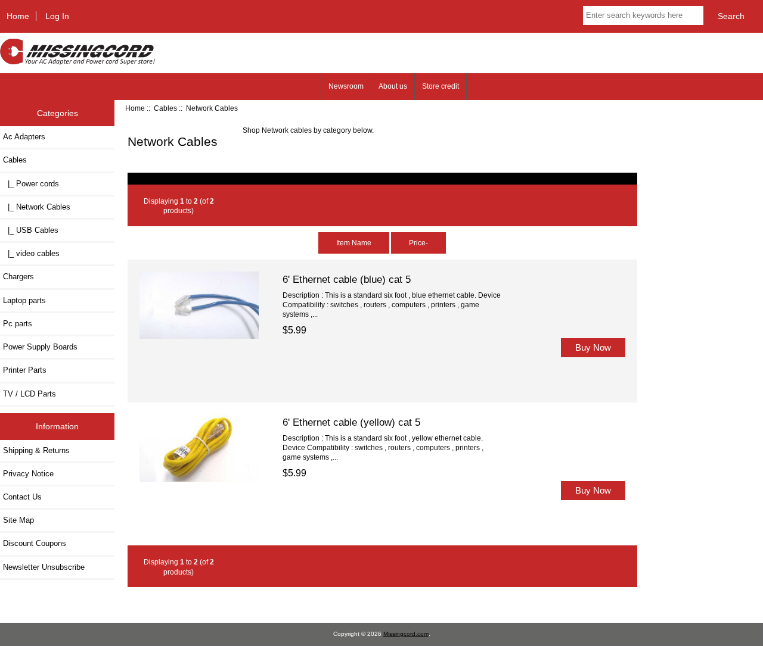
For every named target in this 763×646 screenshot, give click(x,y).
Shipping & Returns (36, 450)
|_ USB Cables (30, 230)
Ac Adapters (24, 136)
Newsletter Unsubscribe (44, 567)
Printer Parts (24, 370)
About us (393, 86)
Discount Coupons (34, 543)
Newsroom (346, 86)
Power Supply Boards (40, 346)
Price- (418, 242)
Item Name (353, 242)
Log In (57, 16)
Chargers (18, 276)
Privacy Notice (28, 473)
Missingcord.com (406, 634)
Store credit (440, 86)
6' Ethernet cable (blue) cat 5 (347, 279)
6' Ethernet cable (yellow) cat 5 (351, 422)
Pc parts (17, 323)
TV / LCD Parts (29, 393)
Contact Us (22, 496)
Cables (165, 108)
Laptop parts (24, 300)
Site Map (18, 520)
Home (18, 16)
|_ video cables (31, 253)
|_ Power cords (31, 183)
